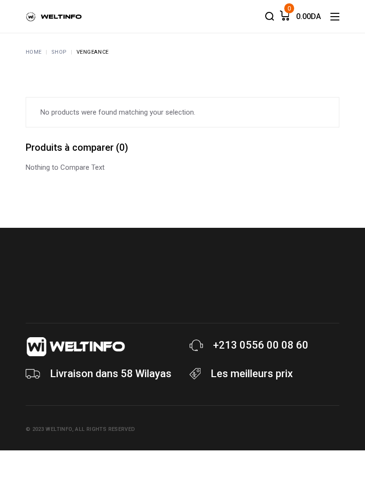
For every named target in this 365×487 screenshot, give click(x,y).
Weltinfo (59, 429)
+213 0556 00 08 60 (260, 345)
